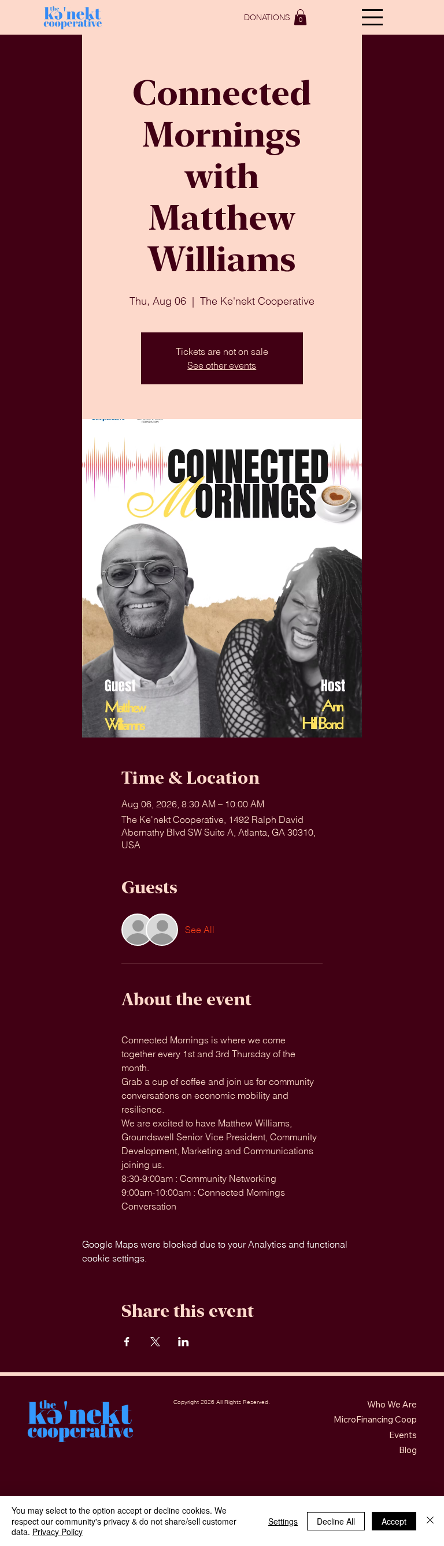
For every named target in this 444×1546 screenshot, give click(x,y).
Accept (394, 1521)
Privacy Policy (57, 1531)
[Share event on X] (155, 1341)
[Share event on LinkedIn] (183, 1341)
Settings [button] (283, 1521)
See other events (221, 365)
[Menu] (372, 17)
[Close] (430, 1521)
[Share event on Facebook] (126, 1341)
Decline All (336, 1521)
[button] (300, 17)
